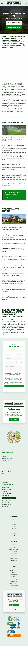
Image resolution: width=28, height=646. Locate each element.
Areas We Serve (14, 523)
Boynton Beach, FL (6, 489)
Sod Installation (6, 256)
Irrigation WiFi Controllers (9, 182)
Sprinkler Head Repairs (7, 462)
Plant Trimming (6, 273)
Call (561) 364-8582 (14, 27)
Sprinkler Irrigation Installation (10, 145)
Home (14, 519)
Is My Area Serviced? (14, 23)
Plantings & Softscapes (8, 234)
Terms (15, 640)
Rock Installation (6, 288)
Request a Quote (14, 533)
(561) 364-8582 (10, 111)
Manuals (14, 532)
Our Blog (14, 524)
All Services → (5, 473)
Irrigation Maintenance (8, 174)
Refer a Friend (14, 535)
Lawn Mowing (5, 265)
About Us (14, 526)
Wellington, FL (5, 502)
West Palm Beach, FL (7, 504)
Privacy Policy (15, 382)
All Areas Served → (6, 506)
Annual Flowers (6, 242)
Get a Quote (14, 419)
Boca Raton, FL (5, 487)
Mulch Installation (7, 280)
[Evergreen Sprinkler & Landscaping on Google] (15, 609)
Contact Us (14, 530)
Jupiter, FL (4, 491)
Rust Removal (5, 464)
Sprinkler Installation (7, 458)
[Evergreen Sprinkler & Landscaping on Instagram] (13, 609)
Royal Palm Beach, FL (9, 498)
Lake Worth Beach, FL (7, 493)
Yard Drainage (5, 296)
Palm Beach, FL (5, 495)
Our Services (14, 521)
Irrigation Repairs (6, 164)
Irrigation (4, 456)
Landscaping (5, 466)
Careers (14, 528)
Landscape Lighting (7, 248)
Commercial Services (7, 472)
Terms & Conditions (8, 383)
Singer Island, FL (6, 500)
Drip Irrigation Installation (9, 155)
